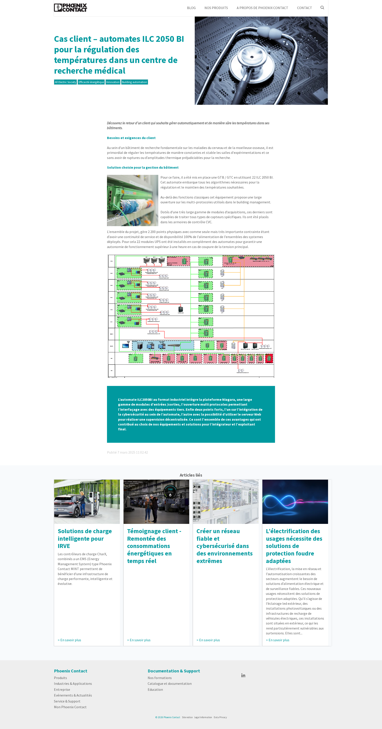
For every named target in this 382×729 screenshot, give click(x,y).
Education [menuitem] (155, 689)
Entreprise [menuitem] (62, 689)
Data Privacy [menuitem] (220, 717)
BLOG (191, 8)
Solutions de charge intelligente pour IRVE (85, 538)
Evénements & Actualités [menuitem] (73, 695)
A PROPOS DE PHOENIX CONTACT (262, 8)
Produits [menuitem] (60, 678)
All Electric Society (65, 82)
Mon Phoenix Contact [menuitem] (70, 707)
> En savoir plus (69, 640)
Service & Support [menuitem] (67, 701)
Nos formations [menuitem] (160, 678)
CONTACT (304, 8)
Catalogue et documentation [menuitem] (170, 683)
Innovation (113, 82)
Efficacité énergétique (91, 82)
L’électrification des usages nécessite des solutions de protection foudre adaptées (294, 546)
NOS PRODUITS (216, 8)
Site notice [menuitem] (187, 717)
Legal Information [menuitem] (203, 717)
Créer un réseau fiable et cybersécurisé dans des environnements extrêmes (225, 546)
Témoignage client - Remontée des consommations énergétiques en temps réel (154, 546)
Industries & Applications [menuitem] (73, 683)
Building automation (134, 82)
